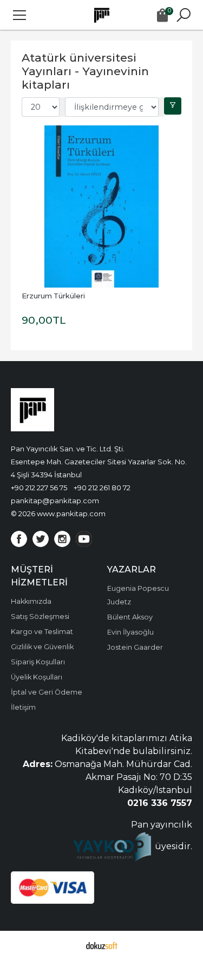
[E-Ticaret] (102, 945)
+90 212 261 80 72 (102, 487)
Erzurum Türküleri (53, 296)
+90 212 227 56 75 (39, 487)
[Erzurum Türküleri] (101, 206)
